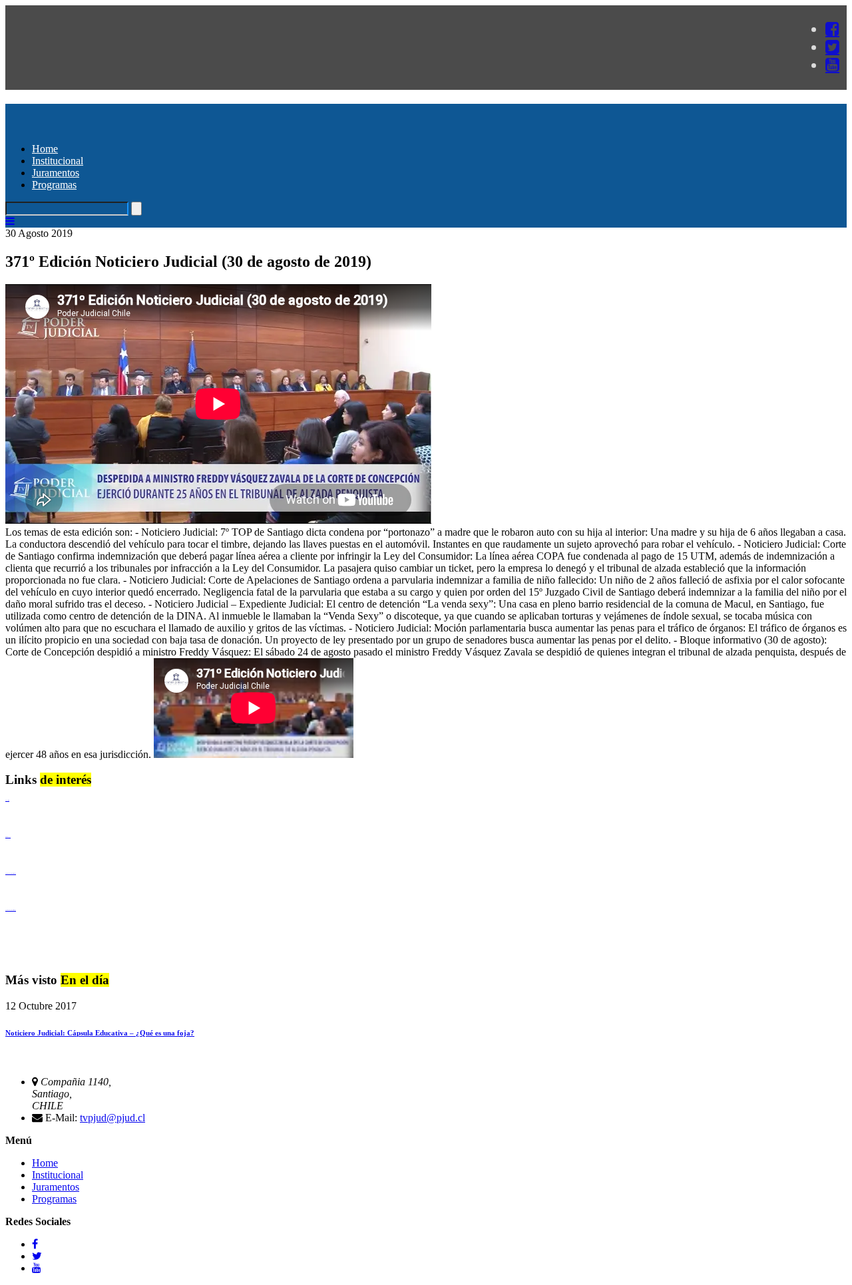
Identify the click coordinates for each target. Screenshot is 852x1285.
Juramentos (55, 172)
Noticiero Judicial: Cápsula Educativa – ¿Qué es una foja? (99, 1033)
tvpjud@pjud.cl (112, 1117)
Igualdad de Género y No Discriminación (10, 873)
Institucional (57, 160)
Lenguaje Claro (7, 800)
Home (45, 148)
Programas (54, 184)
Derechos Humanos (8, 836)
